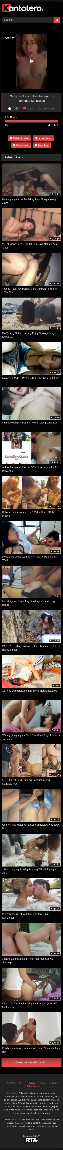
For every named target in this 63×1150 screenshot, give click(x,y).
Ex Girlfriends (45, 138)
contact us (16, 1119)
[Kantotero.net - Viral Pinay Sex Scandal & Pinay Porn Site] (26, 8)
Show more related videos (31, 1062)
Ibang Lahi (43, 145)
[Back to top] (53, 1141)
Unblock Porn (14, 1082)
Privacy (31, 1082)
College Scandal (21, 138)
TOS (42, 1082)
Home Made (22, 145)
